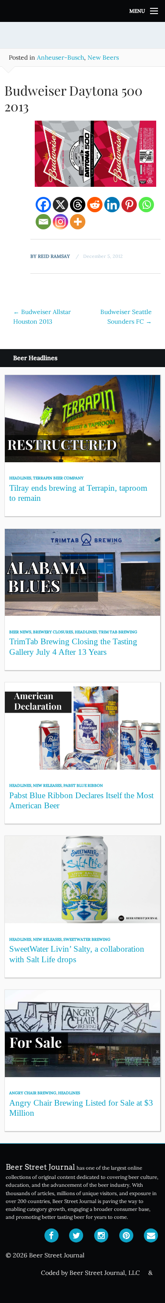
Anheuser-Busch (60, 57)
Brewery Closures (53, 631)
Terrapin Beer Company (58, 477)
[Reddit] (95, 204)
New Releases (47, 785)
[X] (60, 204)
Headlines (20, 477)
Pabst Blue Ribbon (83, 785)
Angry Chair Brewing (32, 1092)
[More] (77, 221)
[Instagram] (60, 221)
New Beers (103, 57)
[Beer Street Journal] (82, 11)
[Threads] (77, 204)
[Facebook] (43, 204)
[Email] (43, 221)
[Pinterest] (129, 204)
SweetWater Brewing (86, 939)
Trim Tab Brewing (118, 631)
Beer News (20, 631)
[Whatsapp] (146, 204)
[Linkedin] (112, 204)
